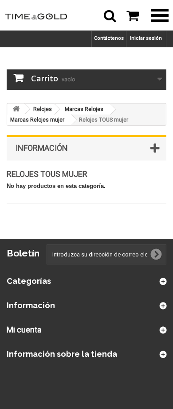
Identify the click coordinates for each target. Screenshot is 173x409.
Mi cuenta (24, 329)
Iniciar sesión (146, 38)
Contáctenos (109, 38)
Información (42, 148)
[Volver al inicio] (16, 109)
